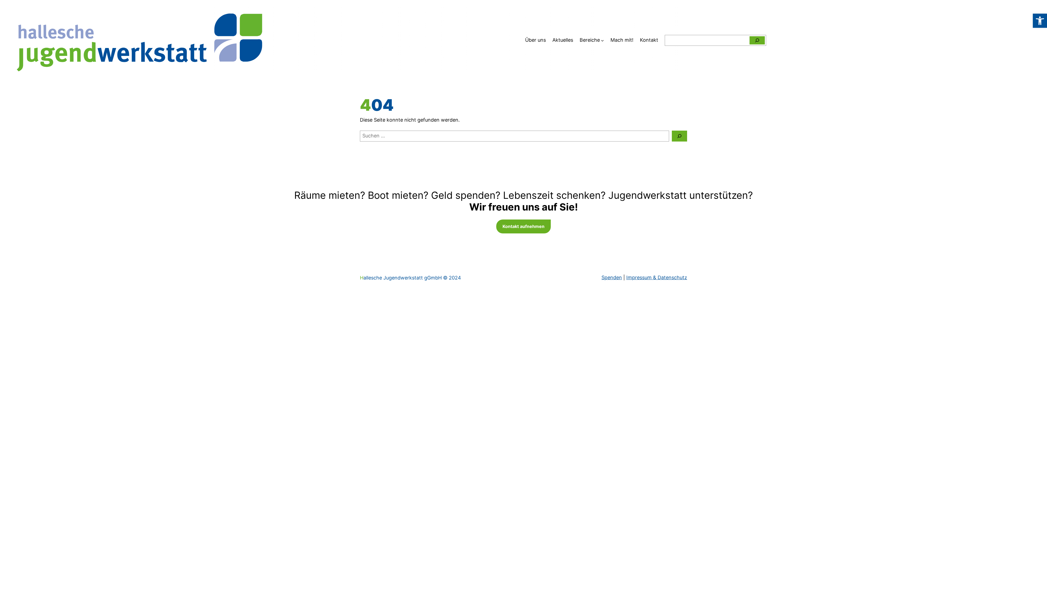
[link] (1040, 21)
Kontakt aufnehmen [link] (523, 226)
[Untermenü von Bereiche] (602, 40)
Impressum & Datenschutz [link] (656, 277)
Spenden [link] (611, 277)
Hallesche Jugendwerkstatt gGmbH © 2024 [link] (410, 278)
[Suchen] (757, 40)
